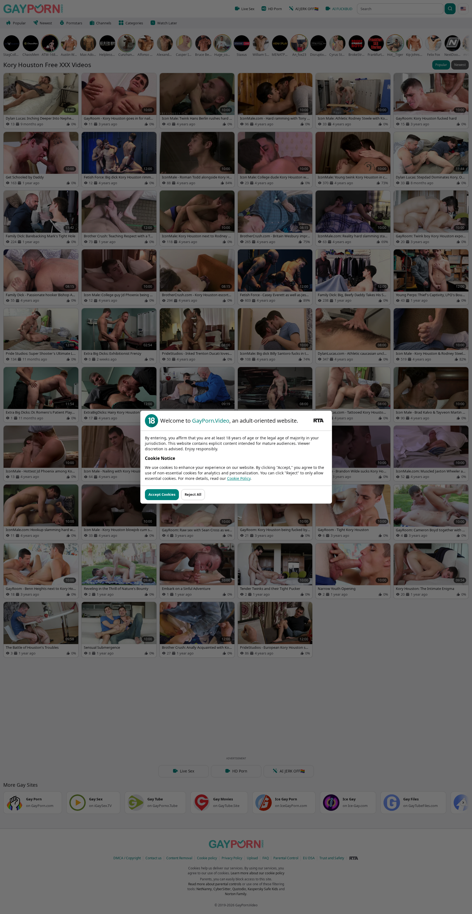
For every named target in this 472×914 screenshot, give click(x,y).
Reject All (193, 494)
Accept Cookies (161, 494)
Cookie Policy (238, 478)
